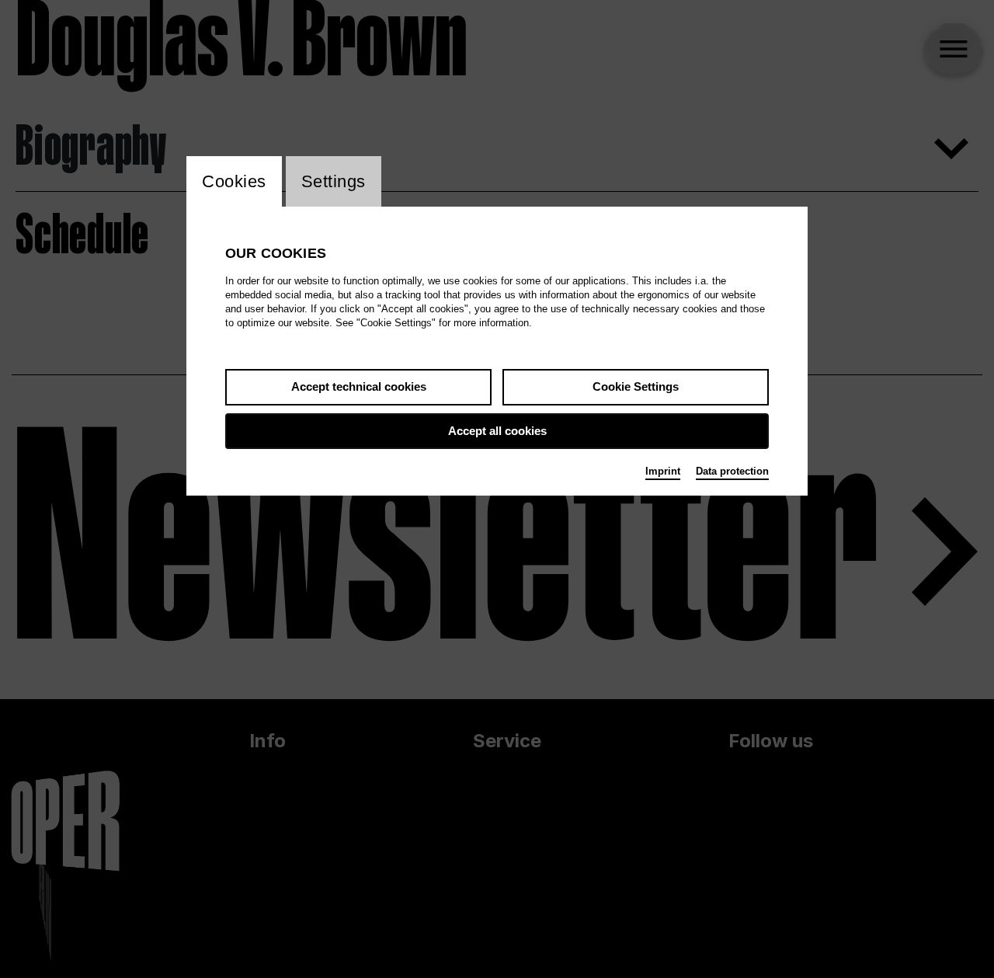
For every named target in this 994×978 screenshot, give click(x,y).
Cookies (234, 181)
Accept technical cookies (358, 386)
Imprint (662, 471)
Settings (333, 181)
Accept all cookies (497, 430)
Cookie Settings (636, 386)
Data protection (732, 471)
